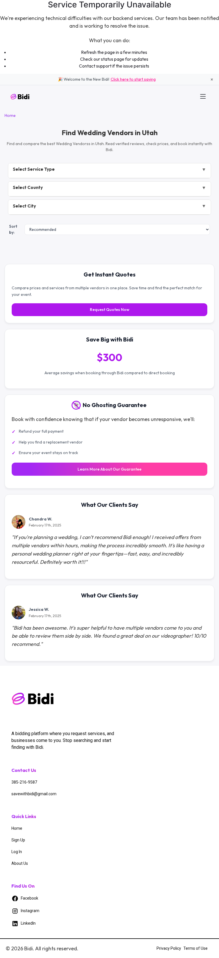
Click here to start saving (133, 79)
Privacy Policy (169, 948)
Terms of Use (195, 948)
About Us (19, 863)
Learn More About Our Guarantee (109, 469)
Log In (16, 851)
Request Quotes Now (109, 309)
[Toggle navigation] (203, 96)
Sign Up (18, 840)
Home (10, 115)
